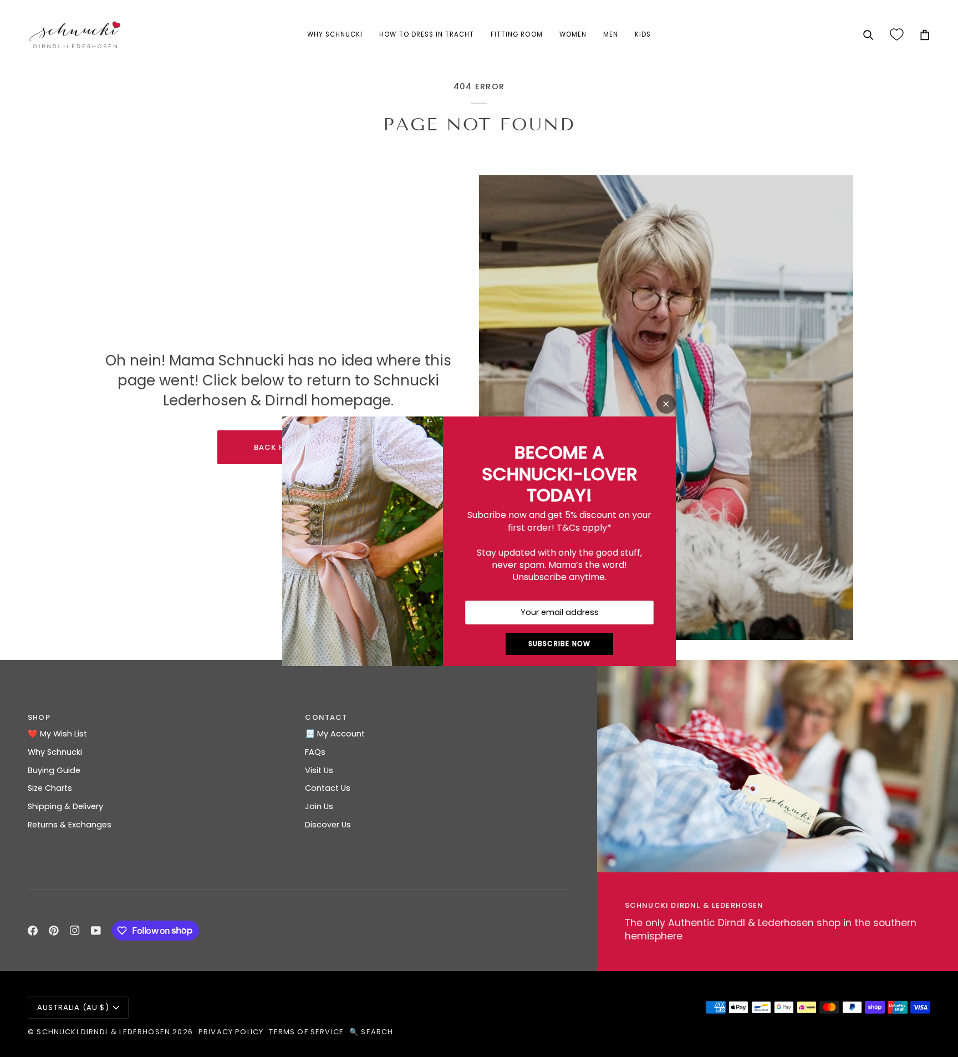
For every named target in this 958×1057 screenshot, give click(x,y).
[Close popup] (666, 404)
